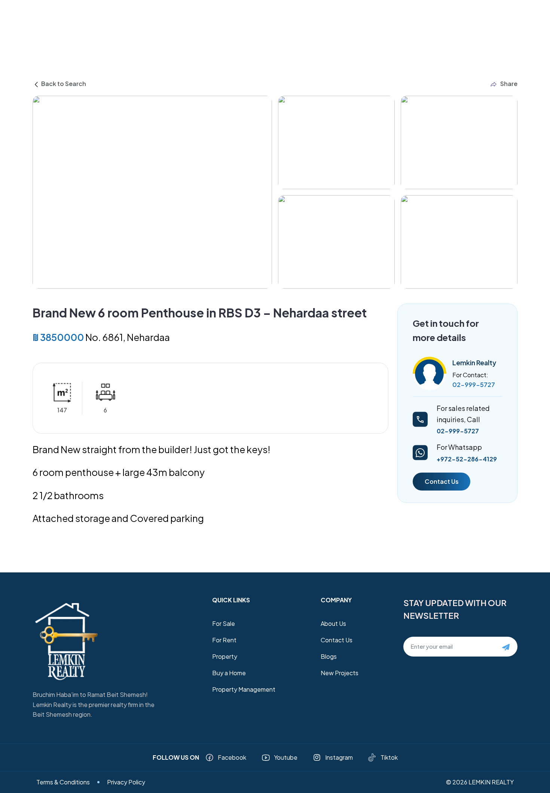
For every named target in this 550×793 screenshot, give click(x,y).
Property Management (243, 689)
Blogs (329, 656)
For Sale (223, 623)
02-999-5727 (473, 384)
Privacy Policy (126, 782)
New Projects (339, 673)
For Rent (224, 640)
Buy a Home (229, 673)
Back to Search (63, 83)
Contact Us (442, 481)
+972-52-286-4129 (467, 459)
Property (224, 656)
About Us (333, 623)
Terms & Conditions (63, 782)
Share (508, 83)
